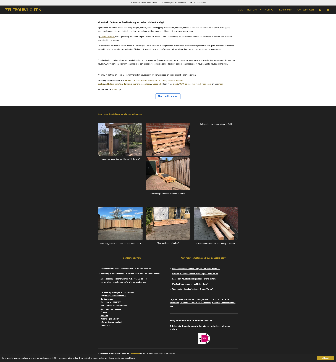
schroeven (195, 84)
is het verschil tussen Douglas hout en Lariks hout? (198, 269)
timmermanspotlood (141, 84)
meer (220, 84)
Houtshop (116, 89)
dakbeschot (130, 80)
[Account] (320, 10)
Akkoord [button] (325, 358)
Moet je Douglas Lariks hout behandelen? (190, 284)
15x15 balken (141, 80)
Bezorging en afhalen (110, 319)
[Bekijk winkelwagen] (327, 10)
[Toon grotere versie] (120, 139)
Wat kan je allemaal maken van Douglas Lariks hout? (195, 274)
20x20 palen (153, 80)
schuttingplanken (166, 80)
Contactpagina (107, 299)
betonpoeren (205, 84)
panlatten (119, 84)
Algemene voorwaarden (111, 309)
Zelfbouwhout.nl (107, 37)
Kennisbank (106, 325)
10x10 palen (184, 84)
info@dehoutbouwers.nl (115, 296)
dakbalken (109, 84)
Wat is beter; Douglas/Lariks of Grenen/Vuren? (192, 289)
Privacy (104, 312)
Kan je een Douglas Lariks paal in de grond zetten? (194, 279)
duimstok (128, 84)
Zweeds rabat (157, 84)
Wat (174, 269)
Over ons (104, 316)
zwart (175, 84)
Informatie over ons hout (111, 322)
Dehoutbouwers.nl (169, 354)
